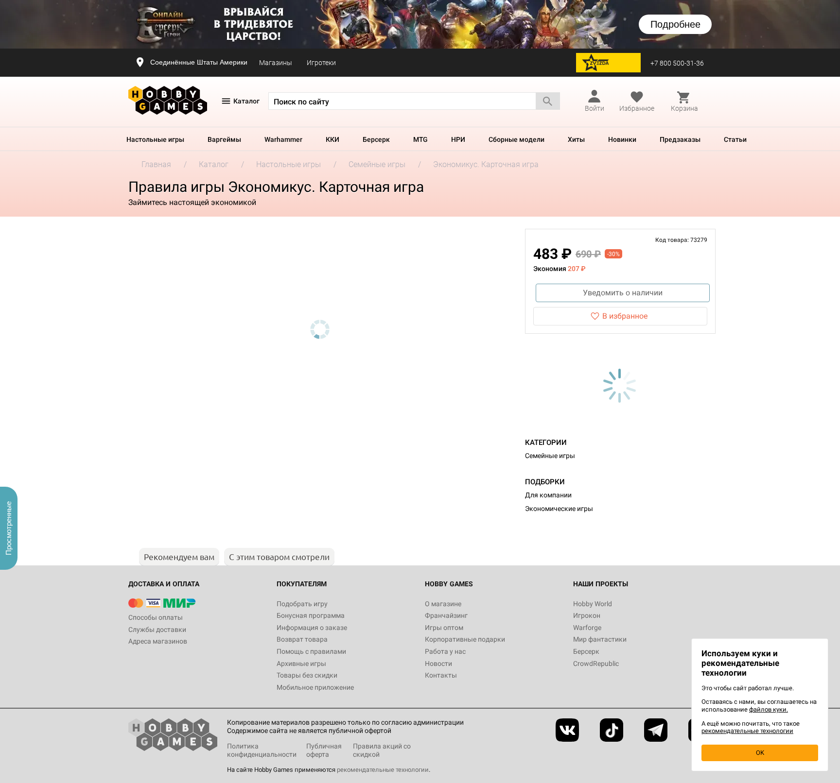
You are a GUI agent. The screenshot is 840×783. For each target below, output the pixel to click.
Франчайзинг (446, 615)
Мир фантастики (600, 639)
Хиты (576, 139)
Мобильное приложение (315, 687)
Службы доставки (157, 629)
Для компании (548, 495)
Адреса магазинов (157, 641)
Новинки (622, 139)
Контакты (441, 675)
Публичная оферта (324, 750)
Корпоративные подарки (465, 639)
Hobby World (592, 604)
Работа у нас (445, 651)
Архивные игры (301, 663)
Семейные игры (550, 456)
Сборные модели (516, 139)
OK (760, 752)
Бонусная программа (311, 615)
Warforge (587, 627)
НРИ (458, 139)
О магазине (443, 604)
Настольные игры (155, 139)
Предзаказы (680, 139)
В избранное (625, 316)
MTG (420, 139)
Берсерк (376, 139)
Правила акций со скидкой (382, 750)
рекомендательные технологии (383, 769)
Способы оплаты (155, 617)
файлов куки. (768, 709)
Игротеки (321, 63)
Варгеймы (224, 139)
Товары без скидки (307, 675)
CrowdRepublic (596, 663)
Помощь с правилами (311, 651)
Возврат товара (302, 639)
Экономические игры (559, 508)
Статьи (735, 139)
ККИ (332, 139)
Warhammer (283, 139)
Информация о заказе (312, 627)
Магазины (275, 63)
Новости (438, 663)
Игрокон (586, 615)
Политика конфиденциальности (262, 750)
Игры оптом (444, 627)
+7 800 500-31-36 (677, 63)
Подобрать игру (302, 604)
